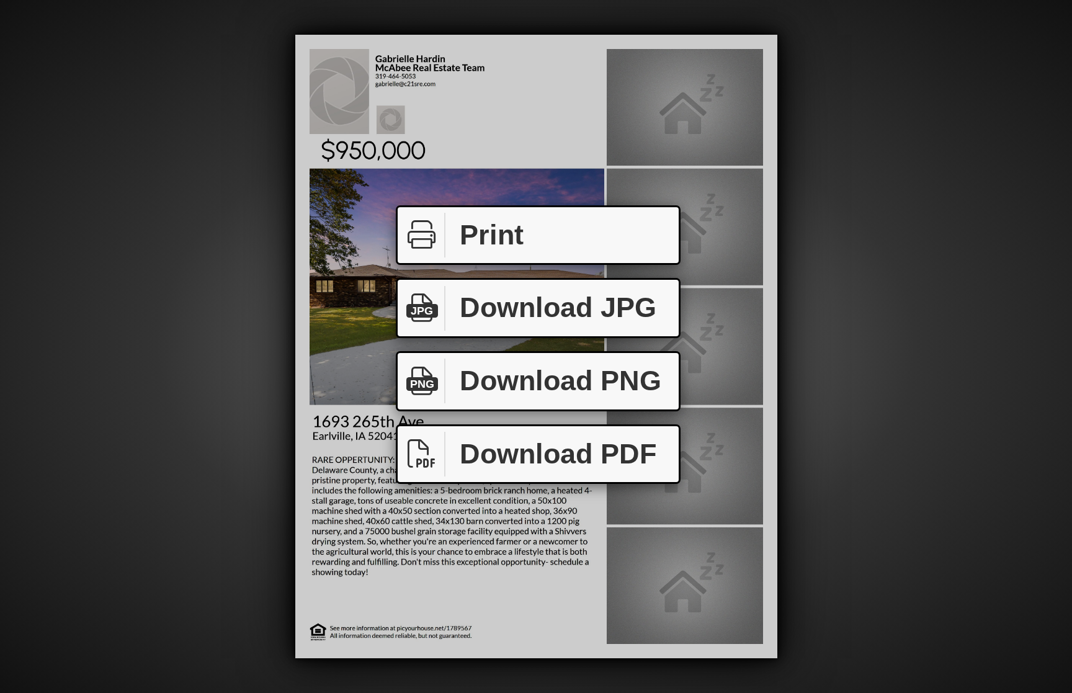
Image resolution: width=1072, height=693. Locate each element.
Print (492, 235)
